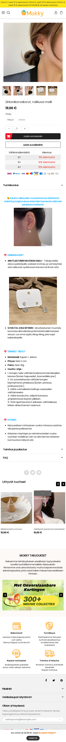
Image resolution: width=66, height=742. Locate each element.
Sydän (21, 119)
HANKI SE (33, 738)
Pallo (11, 119)
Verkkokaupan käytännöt (17, 697)
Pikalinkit (7, 689)
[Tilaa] (60, 719)
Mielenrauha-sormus (11, 529)
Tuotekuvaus (11, 185)
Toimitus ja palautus (15, 449)
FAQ (5, 457)
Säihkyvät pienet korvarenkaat (49, 529)
